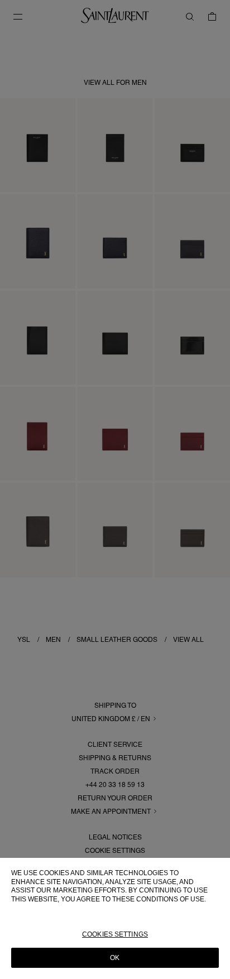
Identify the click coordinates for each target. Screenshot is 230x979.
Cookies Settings (115, 934)
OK (114, 958)
